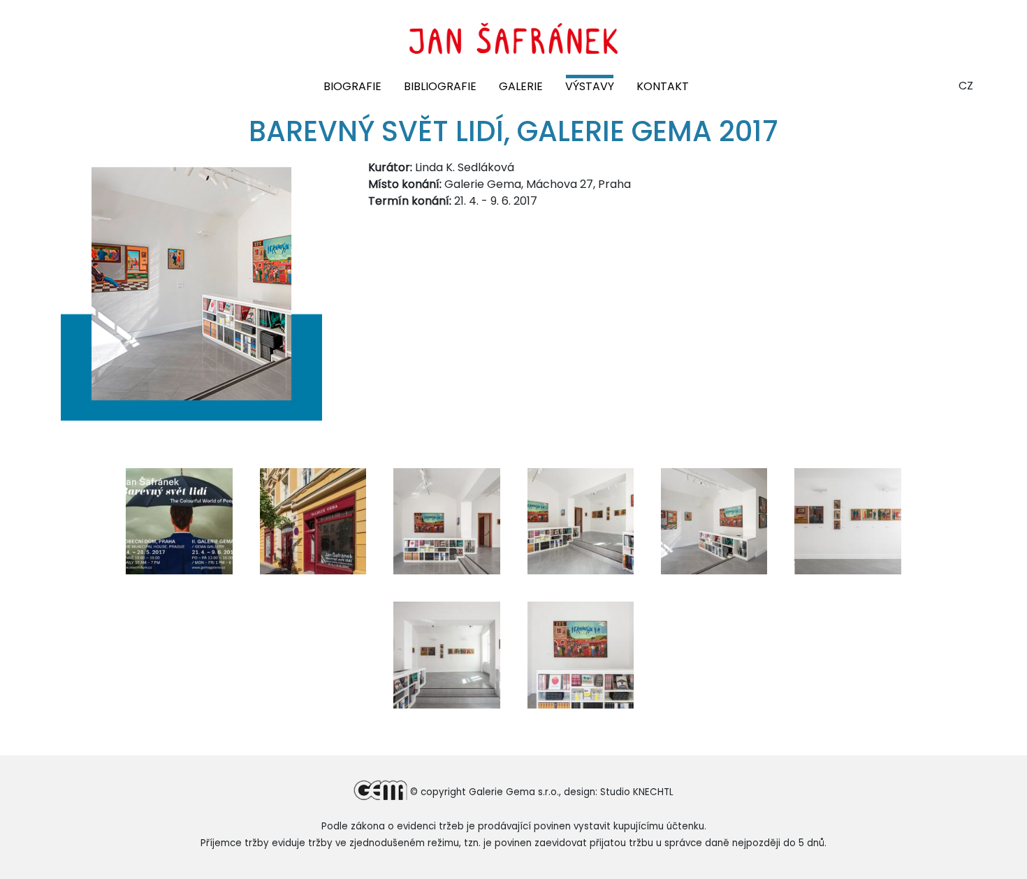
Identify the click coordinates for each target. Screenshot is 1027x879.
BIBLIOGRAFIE (440, 86)
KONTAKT (662, 86)
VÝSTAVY (589, 86)
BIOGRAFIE (352, 86)
